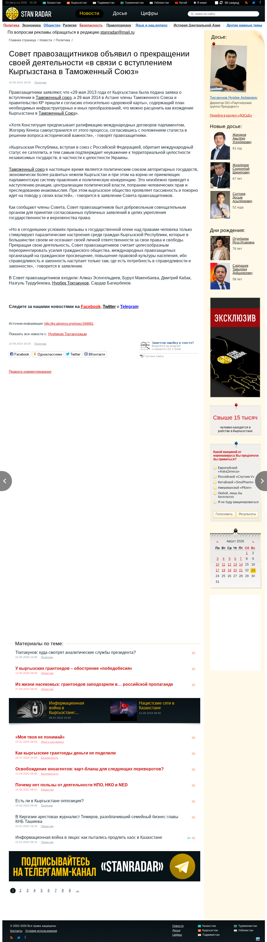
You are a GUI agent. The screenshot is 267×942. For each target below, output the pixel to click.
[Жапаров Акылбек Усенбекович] (220, 158)
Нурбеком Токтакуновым (67, 334)
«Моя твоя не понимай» (40, 737)
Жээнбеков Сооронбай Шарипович (241, 168)
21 (241, 570)
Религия (70, 25)
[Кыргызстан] (53, 82)
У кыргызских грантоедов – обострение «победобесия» (73, 668)
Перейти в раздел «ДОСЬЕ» (231, 115)
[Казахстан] (188, 838)
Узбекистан (161, 2)
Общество (52, 25)
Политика (11, 25)
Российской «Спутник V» (236, 477)
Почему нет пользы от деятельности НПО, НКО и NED (71, 785)
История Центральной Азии (197, 25)
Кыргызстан (79, 2)
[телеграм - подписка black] (104, 880)
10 (217, 564)
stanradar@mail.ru (117, 32)
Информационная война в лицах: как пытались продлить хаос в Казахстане (88, 837)
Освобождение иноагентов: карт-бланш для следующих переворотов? (89, 769)
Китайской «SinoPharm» (236, 482)
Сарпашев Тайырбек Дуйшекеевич (242, 269)
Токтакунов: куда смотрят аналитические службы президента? (75, 652)
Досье (176, 930)
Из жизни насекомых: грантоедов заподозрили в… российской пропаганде (94, 684)
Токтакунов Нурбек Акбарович (233, 98)
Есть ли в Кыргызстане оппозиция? (49, 801)
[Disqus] (104, 441)
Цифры (177, 934)
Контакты (16, 930)
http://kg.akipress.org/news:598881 (69, 323)
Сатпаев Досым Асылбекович (242, 197)
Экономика (31, 25)
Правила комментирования (30, 372)
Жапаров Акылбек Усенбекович (242, 138)
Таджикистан (105, 2)
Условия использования (41, 930)
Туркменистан (134, 2)
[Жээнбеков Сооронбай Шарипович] (220, 187)
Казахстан (54, 2)
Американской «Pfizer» (235, 488)
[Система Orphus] (169, 358)
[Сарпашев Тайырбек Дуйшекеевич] (220, 288)
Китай (183, 2)
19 (229, 570)
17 (217, 570)
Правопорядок (118, 25)
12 (229, 564)
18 (223, 570)
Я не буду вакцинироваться (238, 502)
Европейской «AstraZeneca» (229, 469)
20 (235, 570)
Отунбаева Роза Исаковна (243, 240)
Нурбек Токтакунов (70, 283)
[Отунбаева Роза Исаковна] (220, 259)
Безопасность (91, 25)
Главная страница (22, 40)
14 (241, 564)
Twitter (109, 306)
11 (223, 564)
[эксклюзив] (235, 395)
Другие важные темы (244, 25)
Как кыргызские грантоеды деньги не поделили (65, 753)
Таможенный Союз (57, 113)
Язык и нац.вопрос (152, 25)
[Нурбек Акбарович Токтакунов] (228, 67)
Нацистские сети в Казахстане (156, 705)
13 (235, 564)
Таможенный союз (53, 97)
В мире (202, 2)
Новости (46, 40)
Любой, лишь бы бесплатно (230, 495)
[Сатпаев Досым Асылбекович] (220, 217)
